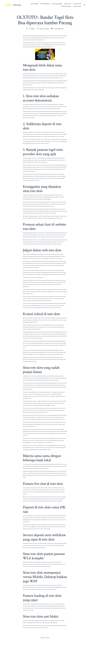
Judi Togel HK (34, 4)
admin (33, 28)
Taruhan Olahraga (66, 6)
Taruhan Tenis (77, 6)
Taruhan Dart (67, 4)
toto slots (27, 38)
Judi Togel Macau (45, 4)
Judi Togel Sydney (57, 4)
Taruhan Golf (77, 4)
